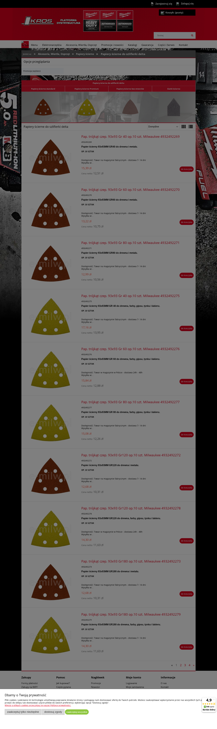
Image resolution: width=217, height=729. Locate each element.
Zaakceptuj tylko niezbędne (23, 711)
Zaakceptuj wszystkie (76, 712)
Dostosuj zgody (53, 711)
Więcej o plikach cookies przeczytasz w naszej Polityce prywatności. (38, 705)
